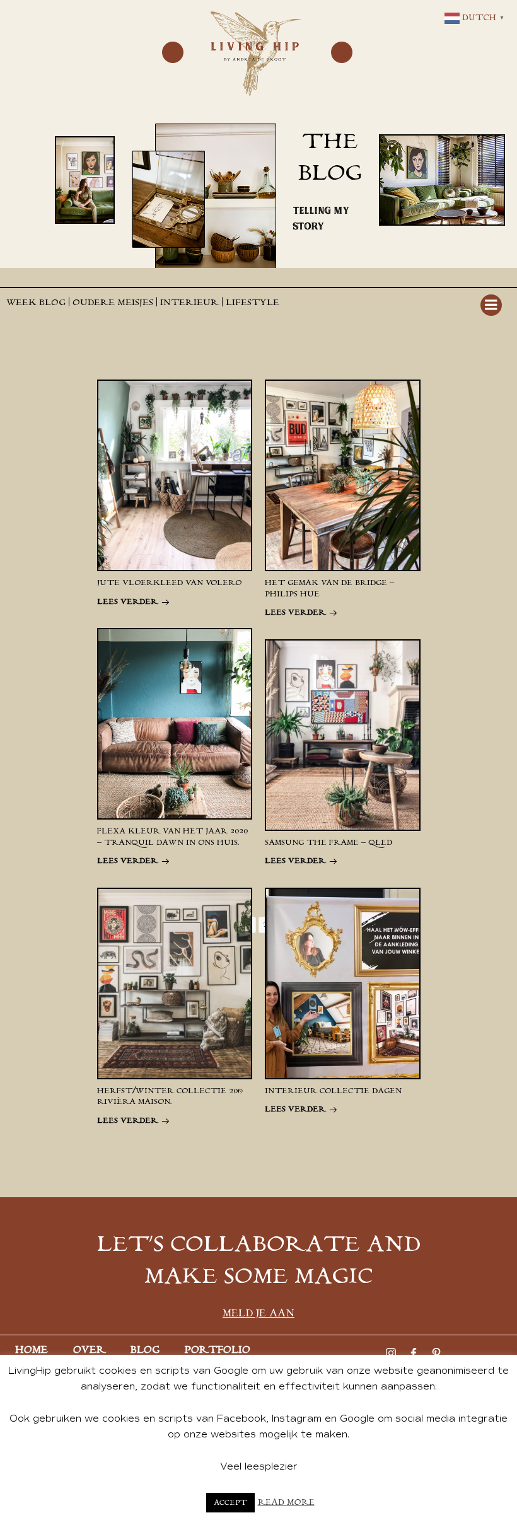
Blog (145, 1350)
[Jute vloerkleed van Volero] (175, 474)
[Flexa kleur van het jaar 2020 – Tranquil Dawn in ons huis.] (175, 723)
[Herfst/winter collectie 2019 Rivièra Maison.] (175, 983)
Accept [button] (230, 1502)
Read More (286, 1502)
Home (31, 1350)
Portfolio (217, 1350)
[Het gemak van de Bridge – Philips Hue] (342, 474)
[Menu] (172, 52)
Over (89, 1350)
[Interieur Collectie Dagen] (342, 983)
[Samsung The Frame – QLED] (342, 734)
